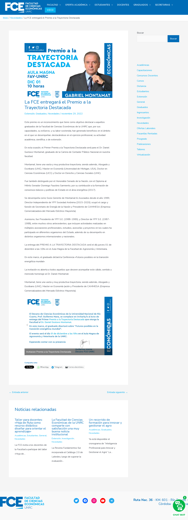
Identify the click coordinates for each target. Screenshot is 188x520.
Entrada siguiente (117, 392)
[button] (59, 4)
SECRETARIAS (162, 4)
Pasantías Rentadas (147, 133)
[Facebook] (85, 500)
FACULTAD (52, 4)
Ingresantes (143, 112)
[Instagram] (94, 500)
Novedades (54, 113)
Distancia (141, 86)
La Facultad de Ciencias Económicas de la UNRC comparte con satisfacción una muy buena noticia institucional (68, 427)
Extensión (30, 113)
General (43, 435)
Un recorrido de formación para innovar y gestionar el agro (105, 423)
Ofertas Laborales (146, 128)
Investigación (68, 438)
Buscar (140, 32)
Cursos (140, 80)
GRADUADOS (141, 4)
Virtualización (143, 154)
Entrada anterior (18, 392)
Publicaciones (144, 144)
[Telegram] (111, 500)
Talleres (141, 149)
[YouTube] (102, 500)
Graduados (41, 113)
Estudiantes (32, 435)
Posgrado (142, 138)
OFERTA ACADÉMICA (76, 4)
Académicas (20, 435)
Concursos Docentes (147, 75)
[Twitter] (76, 500)
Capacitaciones (144, 70)
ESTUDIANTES (102, 4)
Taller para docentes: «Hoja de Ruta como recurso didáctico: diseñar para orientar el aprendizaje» (30, 425)
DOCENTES (123, 4)
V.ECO (50, 9)
